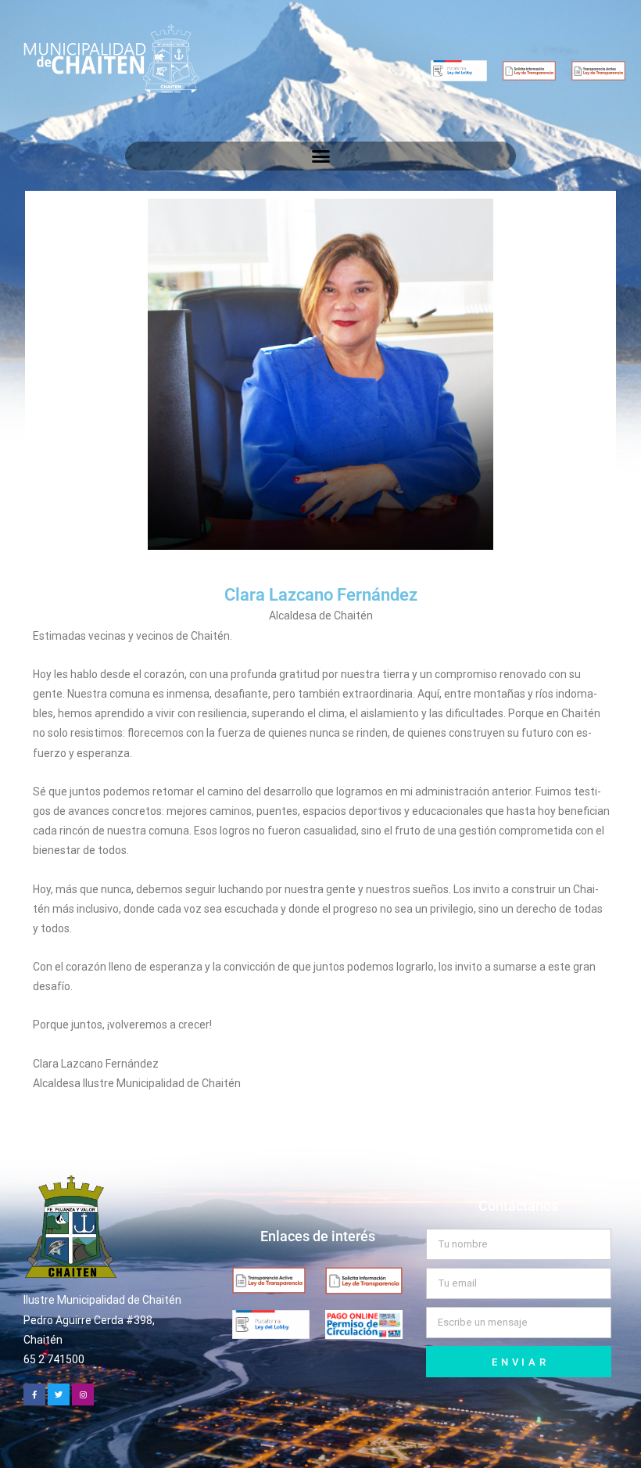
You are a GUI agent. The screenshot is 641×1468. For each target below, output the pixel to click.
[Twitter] (59, 1394)
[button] (320, 156)
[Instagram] (83, 1394)
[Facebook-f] (34, 1394)
